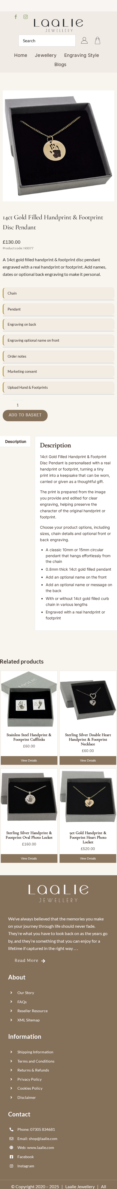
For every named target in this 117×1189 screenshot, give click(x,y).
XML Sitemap (28, 1020)
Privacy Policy (29, 1079)
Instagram (25, 1166)
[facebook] (16, 17)
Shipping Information (35, 1052)
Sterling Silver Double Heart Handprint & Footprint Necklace (88, 739)
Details (29, 760)
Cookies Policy (29, 1088)
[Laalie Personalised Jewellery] (58, 21)
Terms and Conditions (35, 1061)
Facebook (25, 1156)
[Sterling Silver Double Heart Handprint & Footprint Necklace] (88, 699)
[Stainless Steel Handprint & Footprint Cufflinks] (29, 699)
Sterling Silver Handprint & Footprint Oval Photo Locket (29, 835)
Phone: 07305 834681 (36, 1129)
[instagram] (25, 17)
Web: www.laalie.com (35, 1147)
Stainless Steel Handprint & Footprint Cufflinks (29, 737)
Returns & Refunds (33, 1070)
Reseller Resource (32, 1010)
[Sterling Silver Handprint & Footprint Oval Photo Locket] (29, 797)
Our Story (25, 992)
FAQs (22, 1001)
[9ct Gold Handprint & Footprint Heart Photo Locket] (88, 797)
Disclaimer (26, 1097)
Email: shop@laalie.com (37, 1138)
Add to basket (25, 415)
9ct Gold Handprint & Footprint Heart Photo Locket (88, 837)
